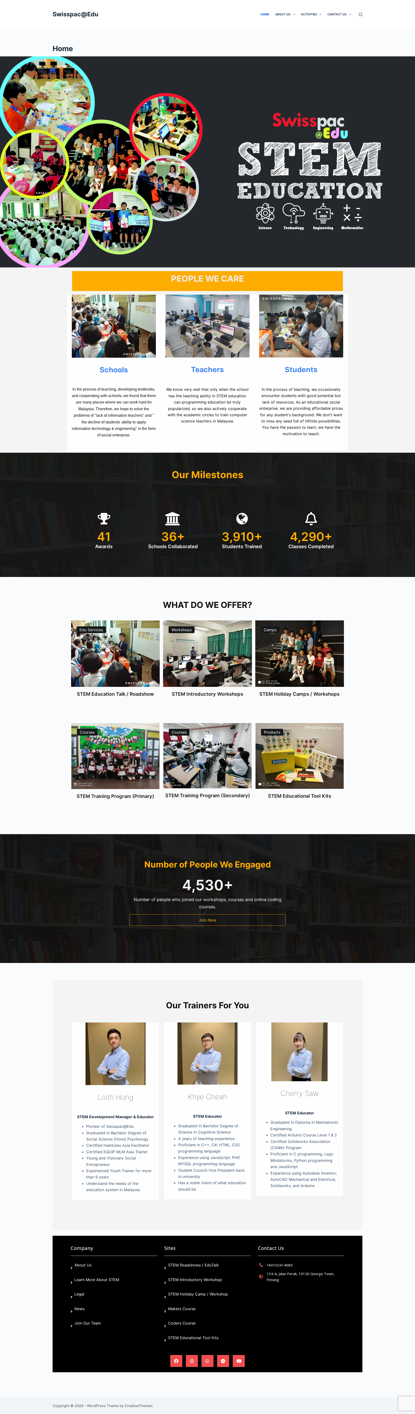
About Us (282, 14)
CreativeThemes (139, 1405)
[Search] (360, 14)
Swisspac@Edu (75, 14)
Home (265, 14)
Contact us (337, 14)
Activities (309, 14)
